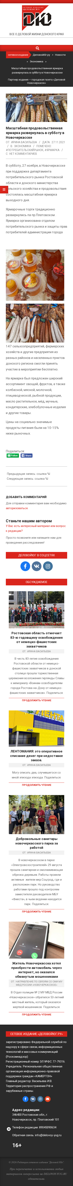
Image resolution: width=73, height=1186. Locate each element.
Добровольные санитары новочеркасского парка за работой (36, 843)
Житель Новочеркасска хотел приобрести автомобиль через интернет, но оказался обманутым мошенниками (36, 969)
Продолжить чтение (36, 700)
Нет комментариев (23, 153)
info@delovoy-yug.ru (48, 1135)
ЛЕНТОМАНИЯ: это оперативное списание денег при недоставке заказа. (36, 755)
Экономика (22, 146)
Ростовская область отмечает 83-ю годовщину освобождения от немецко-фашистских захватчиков (36, 639)
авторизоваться (17, 508)
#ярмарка (52, 150)
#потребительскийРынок (24, 150)
